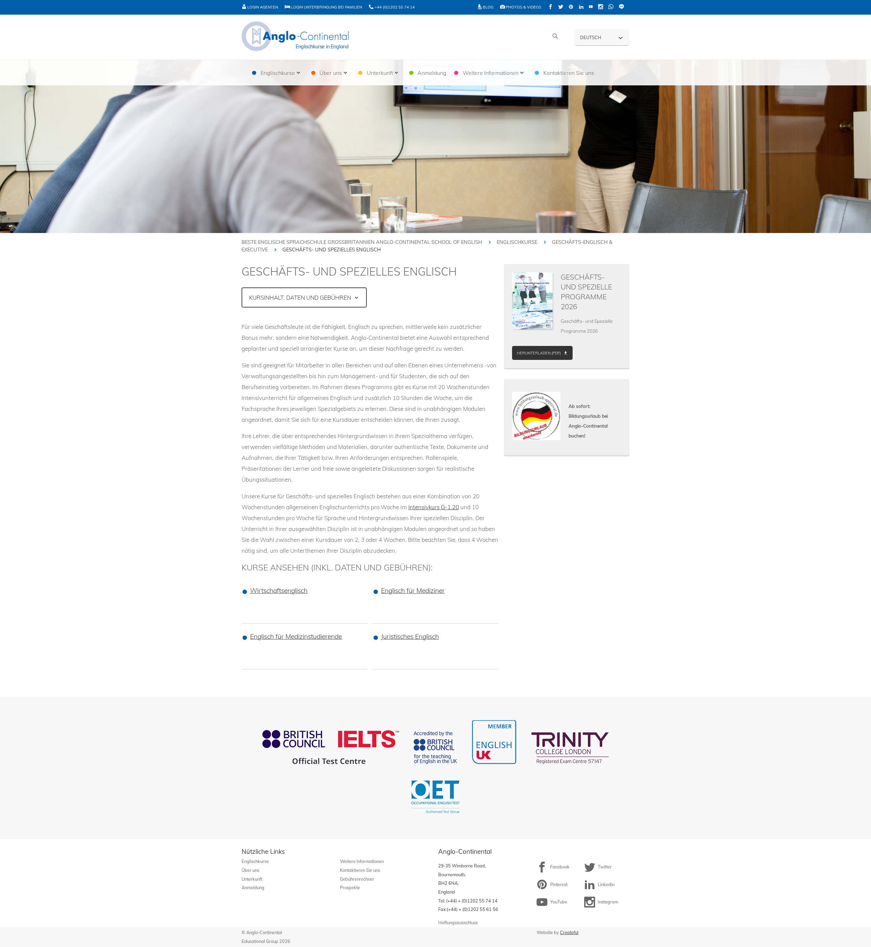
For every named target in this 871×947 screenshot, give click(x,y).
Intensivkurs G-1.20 (433, 507)
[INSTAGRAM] (600, 7)
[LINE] (621, 7)
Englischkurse (517, 242)
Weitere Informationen (362, 861)
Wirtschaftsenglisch (279, 590)
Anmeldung (253, 887)
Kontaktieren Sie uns (360, 870)
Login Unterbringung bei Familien (326, 7)
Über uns (250, 870)
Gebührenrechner (357, 879)
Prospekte (350, 887)
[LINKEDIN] (581, 7)
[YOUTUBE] (591, 7)
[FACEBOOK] (550, 7)
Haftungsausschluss (458, 922)
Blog (487, 7)
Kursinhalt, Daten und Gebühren (300, 297)
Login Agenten (262, 7)
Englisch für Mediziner (413, 590)
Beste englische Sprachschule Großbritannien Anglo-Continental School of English (362, 242)
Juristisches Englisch (410, 636)
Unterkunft (252, 879)
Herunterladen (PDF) (539, 353)
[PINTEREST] (571, 7)
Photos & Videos (523, 7)
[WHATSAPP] (610, 7)
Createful (569, 932)
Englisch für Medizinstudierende (296, 636)
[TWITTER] (560, 7)
